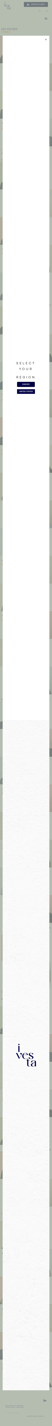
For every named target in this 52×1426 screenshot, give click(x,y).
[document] (26, 713)
